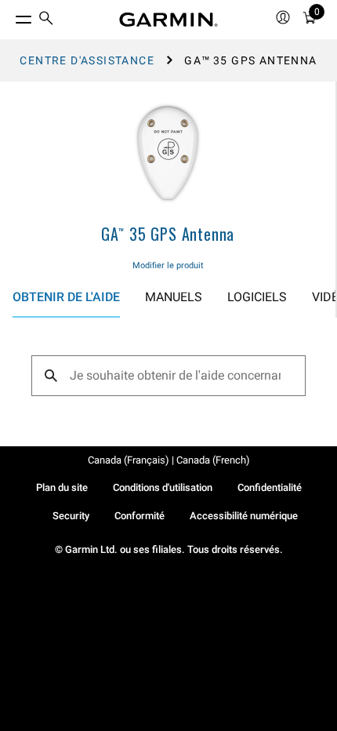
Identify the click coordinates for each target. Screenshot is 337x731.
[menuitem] (46, 20)
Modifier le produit (168, 265)
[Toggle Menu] (9, 15)
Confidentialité (269, 487)
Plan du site (62, 487)
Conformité (139, 516)
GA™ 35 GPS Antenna (167, 233)
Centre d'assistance (87, 60)
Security (71, 516)
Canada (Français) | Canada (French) (169, 460)
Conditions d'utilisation (162, 487)
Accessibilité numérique (244, 516)
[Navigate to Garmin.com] (168, 19)
